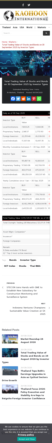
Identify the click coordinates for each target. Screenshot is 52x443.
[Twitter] (29, 5)
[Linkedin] (28, 98)
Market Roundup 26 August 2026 (32, 340)
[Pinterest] (33, 98)
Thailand (20, 92)
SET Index (9, 266)
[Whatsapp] (39, 98)
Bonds (13, 260)
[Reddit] (23, 98)
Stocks (22, 266)
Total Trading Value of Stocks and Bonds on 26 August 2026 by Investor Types (25, 357)
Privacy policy (26, 434)
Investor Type (28, 260)
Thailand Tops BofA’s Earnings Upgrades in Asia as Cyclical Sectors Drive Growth (25, 375)
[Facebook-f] (23, 5)
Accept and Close (27, 439)
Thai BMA (35, 266)
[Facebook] (13, 98)
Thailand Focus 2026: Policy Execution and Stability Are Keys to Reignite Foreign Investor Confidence (23, 393)
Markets (12, 42)
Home (4, 42)
